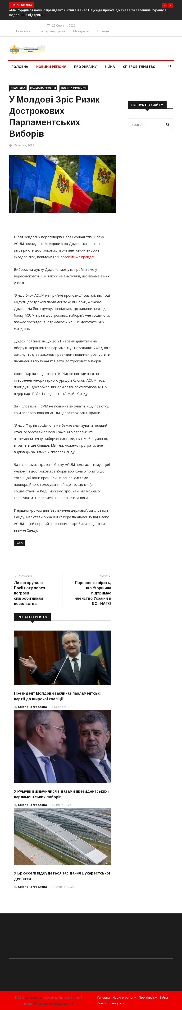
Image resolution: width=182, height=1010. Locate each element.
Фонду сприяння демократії (53, 1003)
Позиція (103, 31)
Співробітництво (139, 66)
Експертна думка (52, 31)
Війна (110, 66)
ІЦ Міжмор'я (33, 997)
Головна (20, 66)
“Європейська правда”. (76, 256)
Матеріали (81, 31)
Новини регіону (51, 66)
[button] (164, 5)
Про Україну (85, 66)
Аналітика (23, 31)
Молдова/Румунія (43, 87)
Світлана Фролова (32, 707)
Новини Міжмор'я (73, 87)
